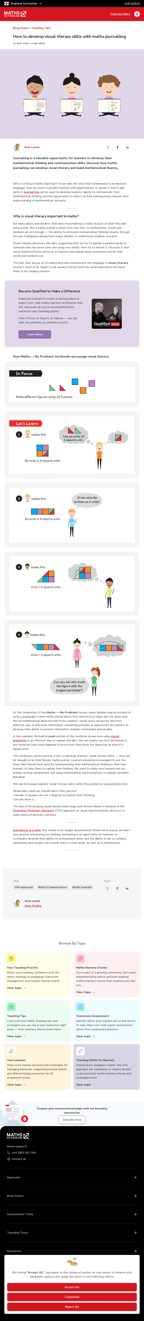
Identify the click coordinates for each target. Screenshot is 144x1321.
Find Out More (120, 14)
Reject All (72, 1307)
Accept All (72, 1287)
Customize (72, 1297)
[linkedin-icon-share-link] (127, 147)
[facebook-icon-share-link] (117, 147)
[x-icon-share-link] (107, 147)
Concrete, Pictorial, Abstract (33, 811)
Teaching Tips (41, 28)
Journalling (31, 192)
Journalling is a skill (27, 830)
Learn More (34, 334)
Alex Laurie (32, 147)
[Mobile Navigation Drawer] (137, 14)
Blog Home (20, 28)
